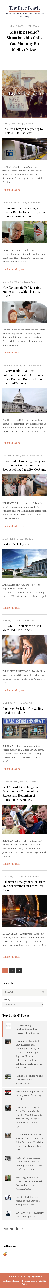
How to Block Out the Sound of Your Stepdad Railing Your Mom (28, 1201)
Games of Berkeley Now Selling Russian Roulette (22, 710)
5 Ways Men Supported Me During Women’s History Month (29, 1095)
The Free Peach (24, 8)
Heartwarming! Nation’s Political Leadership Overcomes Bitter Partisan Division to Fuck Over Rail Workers (23, 377)
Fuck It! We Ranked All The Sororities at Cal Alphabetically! (29, 1079)
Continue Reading (11, 189)
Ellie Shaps (33, 26)
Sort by (6, 999)
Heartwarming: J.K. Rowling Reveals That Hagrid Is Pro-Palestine (28, 1029)
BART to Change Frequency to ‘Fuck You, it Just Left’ (22, 131)
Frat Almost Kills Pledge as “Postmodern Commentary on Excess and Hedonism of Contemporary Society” (22, 793)
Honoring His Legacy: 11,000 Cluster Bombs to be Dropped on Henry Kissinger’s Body (24, 212)
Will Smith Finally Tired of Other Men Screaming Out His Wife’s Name (24, 886)
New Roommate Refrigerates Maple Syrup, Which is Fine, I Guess (22, 291)
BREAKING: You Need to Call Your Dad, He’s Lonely (21, 628)
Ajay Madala (27, 123)
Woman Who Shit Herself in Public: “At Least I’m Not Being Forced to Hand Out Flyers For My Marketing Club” (29, 1142)
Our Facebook (12, 1228)
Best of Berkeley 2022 (16, 544)
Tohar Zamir (30, 282)
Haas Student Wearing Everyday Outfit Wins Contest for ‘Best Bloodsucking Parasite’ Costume (24, 465)
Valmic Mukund (32, 876)
